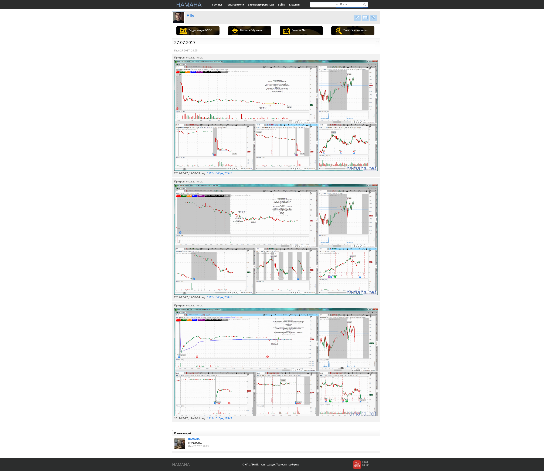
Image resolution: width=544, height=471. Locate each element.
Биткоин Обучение (251, 30)
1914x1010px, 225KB (219, 418)
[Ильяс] (178, 17)
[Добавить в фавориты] (377, 41)
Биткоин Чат (299, 30)
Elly (190, 15)
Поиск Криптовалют (355, 30)
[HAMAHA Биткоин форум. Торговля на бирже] (189, 5)
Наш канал (365, 463)
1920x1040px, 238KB (219, 297)
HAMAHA (194, 439)
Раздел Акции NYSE (200, 30)
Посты (343, 4)
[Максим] (180, 444)
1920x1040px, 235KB (219, 173)
